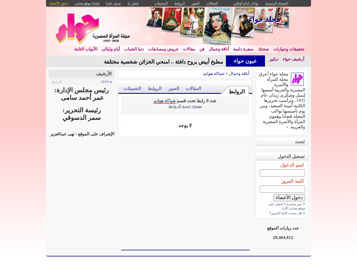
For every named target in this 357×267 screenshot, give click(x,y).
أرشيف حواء (293, 59)
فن (201, 49)
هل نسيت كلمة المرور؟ (285, 213)
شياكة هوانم (214, 73)
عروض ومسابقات (163, 49)
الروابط (237, 91)
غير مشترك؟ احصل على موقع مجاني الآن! (286, 206)
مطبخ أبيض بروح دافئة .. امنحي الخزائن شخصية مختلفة (163, 62)
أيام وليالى (111, 49)
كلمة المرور (292, 181)
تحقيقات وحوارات (288, 49)
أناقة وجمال (219, 49)
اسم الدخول (292, 165)
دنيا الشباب (134, 49)
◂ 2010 (82, 82)
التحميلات (132, 88)
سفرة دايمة (243, 49)
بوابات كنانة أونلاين (246, 3)
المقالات (193, 88)
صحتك (263, 49)
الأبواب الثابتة (85, 49)
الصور (173, 88)
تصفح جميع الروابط (185, 106)
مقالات (189, 49)
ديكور (274, 59)
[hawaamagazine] (297, 84)
